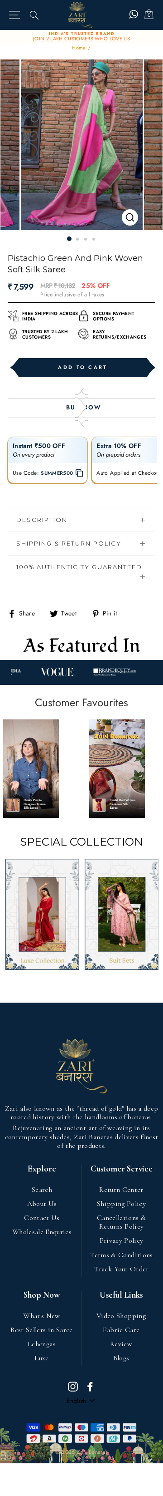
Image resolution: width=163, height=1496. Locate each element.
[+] (82, 144)
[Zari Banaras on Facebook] (90, 1386)
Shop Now (42, 1295)
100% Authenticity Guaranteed (79, 567)
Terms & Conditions (121, 1255)
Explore (42, 1169)
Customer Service (122, 1169)
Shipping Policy (121, 1203)
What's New (41, 1315)
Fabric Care (121, 1329)
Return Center (121, 1189)
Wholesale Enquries (42, 1231)
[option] (81, 36)
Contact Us (41, 1217)
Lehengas (42, 1343)
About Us (42, 1203)
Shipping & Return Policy (68, 543)
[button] (30, 768)
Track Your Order (121, 1269)
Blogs (121, 1358)
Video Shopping (121, 1315)
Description (41, 519)
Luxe (41, 1358)
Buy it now (81, 408)
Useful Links (121, 1295)
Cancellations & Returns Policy (121, 1222)
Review (121, 1343)
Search (42, 1189)
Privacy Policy (122, 1240)
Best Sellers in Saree (41, 1329)
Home (79, 47)
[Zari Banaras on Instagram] (73, 1386)
